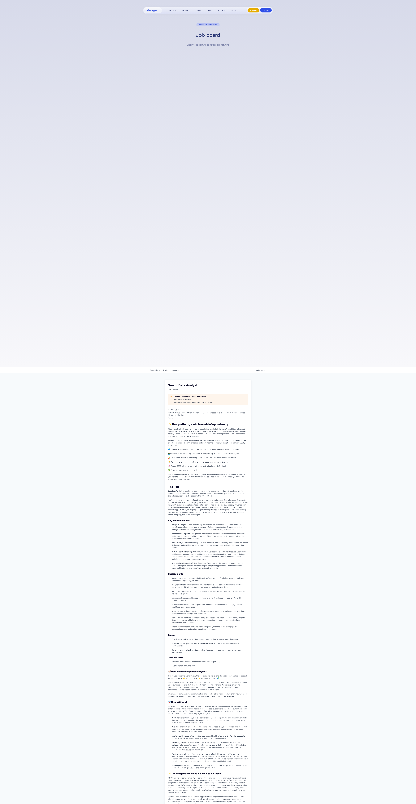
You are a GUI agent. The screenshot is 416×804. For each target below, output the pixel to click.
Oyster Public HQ (180, 696)
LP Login (266, 10)
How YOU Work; (187, 711)
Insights (233, 10)
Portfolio (221, 10)
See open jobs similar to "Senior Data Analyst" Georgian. (194, 402)
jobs (155, 370)
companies (171, 370)
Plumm (174, 738)
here (189, 750)
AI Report (253, 10)
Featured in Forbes (177, 453)
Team (210, 10)
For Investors (186, 10)
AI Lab (199, 10)
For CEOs (172, 10)
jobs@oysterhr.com (230, 801)
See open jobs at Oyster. (182, 399)
